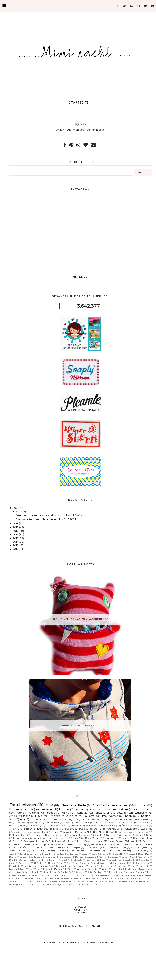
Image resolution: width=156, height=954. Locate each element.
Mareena (143, 822)
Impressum (81, 912)
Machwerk (82, 869)
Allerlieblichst (25, 854)
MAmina (57, 869)
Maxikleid (130, 869)
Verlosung (71, 815)
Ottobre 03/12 (88, 819)
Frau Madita (112, 828)
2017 (16, 530)
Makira (105, 869)
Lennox (92, 866)
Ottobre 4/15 (100, 872)
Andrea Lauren (38, 819)
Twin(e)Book (107, 819)
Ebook (140, 805)
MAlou (46, 869)
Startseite (79, 102)
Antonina (14, 828)
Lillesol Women (109, 815)
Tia (32, 850)
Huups (64, 809)
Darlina (137, 838)
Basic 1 (85, 854)
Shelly (64, 875)
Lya (38, 869)
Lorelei (54, 819)
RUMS (92, 809)
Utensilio (52, 881)
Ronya (98, 847)
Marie (12, 825)
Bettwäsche (36, 857)
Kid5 (129, 863)
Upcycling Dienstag (33, 881)
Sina (80, 875)
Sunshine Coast (17, 850)
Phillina (140, 872)
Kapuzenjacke (95, 841)
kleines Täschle (86, 884)
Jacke (60, 863)
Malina (65, 812)
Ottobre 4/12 (36, 825)
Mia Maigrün (69, 819)
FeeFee (21, 822)
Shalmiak (76, 825)
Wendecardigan (69, 881)
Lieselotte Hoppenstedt (34, 832)
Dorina (97, 828)
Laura (149, 841)
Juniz (77, 822)
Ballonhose (72, 854)
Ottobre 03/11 (41, 847)
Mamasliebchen (99, 844)
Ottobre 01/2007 (21, 847)
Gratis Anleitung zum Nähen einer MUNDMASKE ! (45, 519)
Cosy (132, 857)
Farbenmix (44, 809)
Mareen (116, 844)
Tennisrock (135, 878)
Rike (14, 875)
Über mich (80, 909)
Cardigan (91, 857)
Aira (27, 838)
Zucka (109, 850)
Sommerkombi (19, 878)
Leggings (80, 866)
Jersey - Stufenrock (48, 822)
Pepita (76, 847)
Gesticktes (144, 860)
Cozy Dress (143, 857)
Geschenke (130, 860)
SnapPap (102, 875)
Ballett (60, 854)
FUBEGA (65, 860)
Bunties (79, 857)
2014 (16, 541)
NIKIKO (91, 832)
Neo (137, 844)
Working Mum (16, 884)
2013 (16, 545)
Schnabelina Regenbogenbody (48, 835)
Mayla (39, 815)
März (19, 511)
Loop (124, 866)
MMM (79, 809)
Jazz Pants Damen (77, 863)
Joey (66, 822)
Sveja (149, 835)
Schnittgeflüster (138, 812)
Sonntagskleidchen (79, 835)
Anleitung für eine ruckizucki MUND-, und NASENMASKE (49, 515)
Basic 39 (63, 838)
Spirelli (98, 835)
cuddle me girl (125, 850)
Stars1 (109, 835)
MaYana (69, 869)
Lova (31, 869)
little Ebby (143, 850)
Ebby (32, 860)
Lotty (120, 812)
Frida (102, 860)
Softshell (114, 875)
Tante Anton (120, 878)
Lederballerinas (64, 866)
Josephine (146, 828)
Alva (36, 838)
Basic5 (132, 854)
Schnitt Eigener (139, 847)
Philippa (128, 872)
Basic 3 (57, 828)
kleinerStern (108, 809)
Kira (96, 822)
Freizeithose (130, 828)
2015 (16, 538)
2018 (16, 527)
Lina (109, 812)
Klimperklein (142, 863)
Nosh (54, 872)
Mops (22, 825)
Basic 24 (107, 854)
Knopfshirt (29, 866)
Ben (145, 819)
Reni (149, 872)
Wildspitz (110, 881)
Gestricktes (95, 812)
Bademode (42, 828)
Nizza (46, 872)
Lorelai (121, 822)
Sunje (138, 835)
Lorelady (108, 822)
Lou (131, 822)
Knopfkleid (14, 866)
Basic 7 (77, 838)
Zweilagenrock (59, 884)
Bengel (23, 857)
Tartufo (17, 838)
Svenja (95, 878)
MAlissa (57, 844)
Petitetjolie (114, 872)
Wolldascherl (125, 881)
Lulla (53, 832)
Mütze (27, 872)
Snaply (128, 815)
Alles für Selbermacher (110, 805)
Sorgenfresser (63, 878)
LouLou (13, 869)
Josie (15, 832)
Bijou (88, 838)
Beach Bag (143, 854)
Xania (30, 884)
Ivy (31, 822)
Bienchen (51, 857)
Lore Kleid (144, 866)
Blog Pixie (74, 942)
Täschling (14, 881)
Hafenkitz (39, 863)
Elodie (16, 841)
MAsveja (78, 832)
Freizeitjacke (55, 841)
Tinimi (124, 809)
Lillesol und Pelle (73, 805)
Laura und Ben (21, 844)
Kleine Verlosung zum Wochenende (80, 619)
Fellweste (77, 860)
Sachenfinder (37, 875)
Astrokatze (49, 838)
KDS (86, 822)
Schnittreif (53, 875)
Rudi (123, 847)
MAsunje (65, 832)
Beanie (12, 857)
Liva (36, 844)
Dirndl (12, 860)
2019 (16, 523)
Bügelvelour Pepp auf (77, 828)
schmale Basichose (128, 819)
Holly (50, 863)
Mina (128, 844)
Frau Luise (91, 860)
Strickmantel (124, 835)
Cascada (114, 857)
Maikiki (70, 844)
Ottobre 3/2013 (83, 872)
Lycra (46, 844)
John (93, 863)
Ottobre (148, 844)
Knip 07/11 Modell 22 (130, 841)
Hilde (80, 841)
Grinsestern (24, 863)
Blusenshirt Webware (117, 838)
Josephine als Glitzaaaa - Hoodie (80, 725)
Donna (22, 860)
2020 (16, 507)
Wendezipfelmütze (91, 881)
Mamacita (117, 869)
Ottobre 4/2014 (60, 847)
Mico (140, 869)
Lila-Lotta (88, 815)
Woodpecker (142, 881)
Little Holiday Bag (109, 866)
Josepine (104, 863)
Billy (97, 838)
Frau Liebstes (22, 805)
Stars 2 (76, 878)
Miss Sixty (16, 872)
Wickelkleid (94, 850)
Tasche (79, 812)
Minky (149, 869)
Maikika (94, 869)
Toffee (50, 850)
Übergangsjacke (130, 825)
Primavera (54, 815)
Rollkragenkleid (17, 835)
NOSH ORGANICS (108, 832)
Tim (40, 850)
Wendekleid (77, 850)
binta (73, 884)
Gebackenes (115, 860)
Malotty (82, 844)
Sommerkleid (145, 875)
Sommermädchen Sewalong (101, 825)
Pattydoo (127, 832)
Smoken (90, 875)
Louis (22, 869)
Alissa (12, 854)
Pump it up (142, 832)
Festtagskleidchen (34, 841)
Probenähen (19, 809)
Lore (133, 866)
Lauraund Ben (45, 866)
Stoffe (86, 878)
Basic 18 (95, 854)
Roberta (24, 875)
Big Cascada (65, 857)
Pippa (88, 847)
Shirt (72, 875)
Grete (12, 863)
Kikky (111, 841)
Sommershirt (37, 878)
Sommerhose (128, 875)
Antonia (34, 812)
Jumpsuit (118, 863)
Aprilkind (49, 854)
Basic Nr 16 (120, 854)
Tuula (146, 878)
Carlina (103, 857)
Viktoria (62, 850)
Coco (124, 857)
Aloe (146, 825)
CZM (49, 805)
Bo (10, 822)
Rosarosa (112, 847)
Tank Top (106, 878)
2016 (16, 534)
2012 (16, 549)
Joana (26, 815)
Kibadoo (49, 812)
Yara (22, 819)
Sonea (50, 878)
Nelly (36, 872)
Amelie (13, 815)
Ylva (46, 884)
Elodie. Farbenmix (47, 860)
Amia (38, 854)
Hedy (70, 841)
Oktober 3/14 (67, 872)
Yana (38, 884)
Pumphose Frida (57, 825)
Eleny (149, 838)
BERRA (28, 828)
